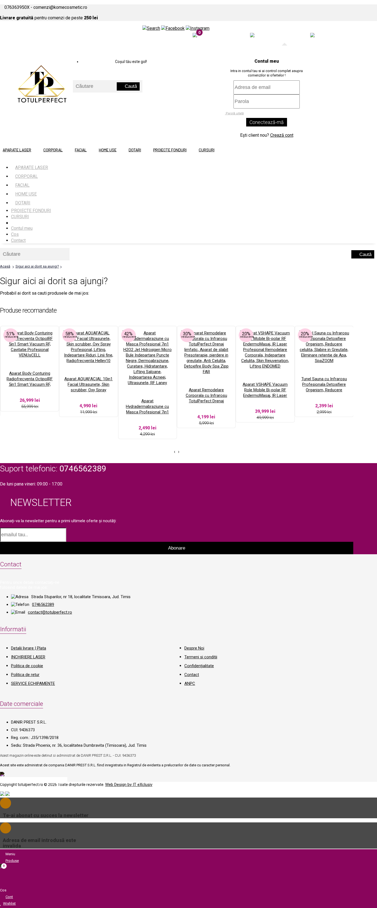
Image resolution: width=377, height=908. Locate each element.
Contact (18, 240)
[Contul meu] (312, 35)
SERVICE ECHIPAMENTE (33, 683)
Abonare (176, 548)
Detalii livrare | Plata (28, 648)
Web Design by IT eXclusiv (128, 784)
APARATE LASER (17, 150)
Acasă (5, 266)
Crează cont (281, 135)
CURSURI (206, 150)
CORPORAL (53, 150)
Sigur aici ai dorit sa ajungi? (37, 266)
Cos (15, 234)
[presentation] (174, 452)
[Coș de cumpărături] (195, 35)
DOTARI (135, 150)
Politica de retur (25, 674)
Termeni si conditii (200, 656)
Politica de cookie (27, 665)
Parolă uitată (234, 113)
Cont (9, 897)
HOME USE (107, 150)
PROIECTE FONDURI (170, 150)
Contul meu (22, 228)
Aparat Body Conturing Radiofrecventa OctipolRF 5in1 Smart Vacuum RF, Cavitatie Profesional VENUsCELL (30, 384)
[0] (252, 35)
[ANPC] (2, 794)
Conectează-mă (266, 122)
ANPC (189, 683)
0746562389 (43, 604)
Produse (12, 861)
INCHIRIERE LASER (28, 656)
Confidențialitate (199, 665)
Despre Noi (194, 648)
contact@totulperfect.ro (50, 612)
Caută (130, 86)
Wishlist (9, 903)
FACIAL (81, 150)
